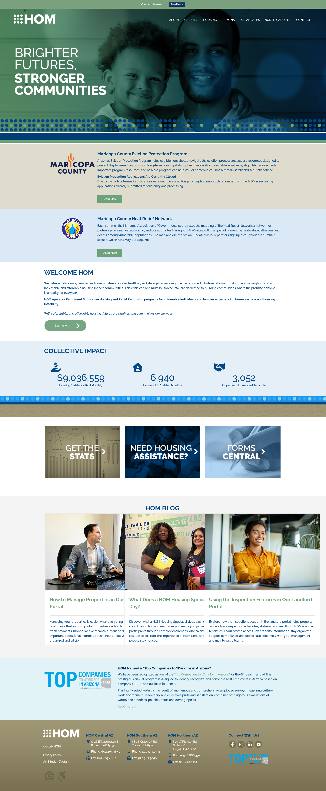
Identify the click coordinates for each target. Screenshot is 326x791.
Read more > (127, 706)
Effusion (53, 761)
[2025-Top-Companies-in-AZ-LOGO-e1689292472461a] (249, 754)
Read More (177, 4)
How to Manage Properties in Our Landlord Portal (102, 552)
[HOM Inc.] (35, 16)
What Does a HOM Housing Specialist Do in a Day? (182, 552)
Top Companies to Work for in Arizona (202, 674)
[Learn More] (65, 321)
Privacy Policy (53, 755)
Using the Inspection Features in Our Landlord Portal (262, 552)
